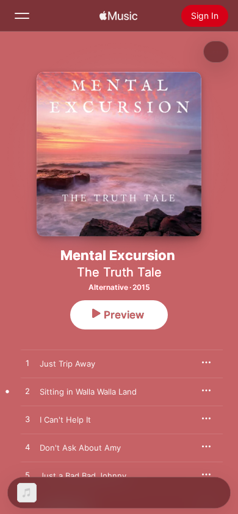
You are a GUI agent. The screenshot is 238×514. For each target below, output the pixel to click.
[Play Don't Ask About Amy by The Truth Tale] (27, 447)
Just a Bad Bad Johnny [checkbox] (83, 476)
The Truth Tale (119, 272)
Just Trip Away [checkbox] (67, 363)
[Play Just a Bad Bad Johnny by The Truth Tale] (27, 475)
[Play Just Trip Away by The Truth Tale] (27, 363)
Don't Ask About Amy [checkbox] (80, 447)
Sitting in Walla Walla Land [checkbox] (88, 391)
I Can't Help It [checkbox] (65, 419)
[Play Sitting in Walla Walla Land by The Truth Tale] (27, 391)
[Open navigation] (22, 15)
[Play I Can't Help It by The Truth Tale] (27, 419)
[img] (118, 15)
